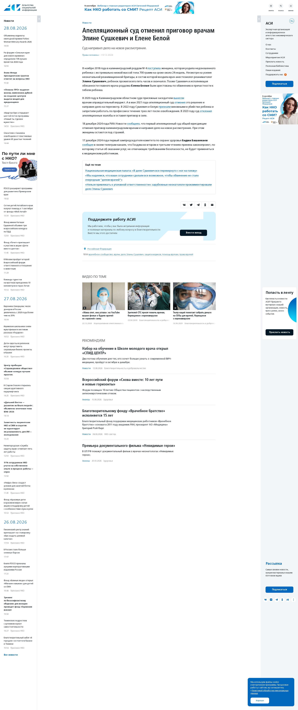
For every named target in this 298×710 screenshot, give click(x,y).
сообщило (133, 123)
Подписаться (279, 83)
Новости (86, 22)
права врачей (186, 254)
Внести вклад (193, 232)
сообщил (87, 144)
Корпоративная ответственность (109, 323)
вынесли (179, 98)
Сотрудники (272, 53)
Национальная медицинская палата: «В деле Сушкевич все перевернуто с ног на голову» (141, 170)
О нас (268, 44)
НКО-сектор (110, 434)
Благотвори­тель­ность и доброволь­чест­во (158, 320)
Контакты (271, 49)
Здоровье (108, 399)
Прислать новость (275, 61)
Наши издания (273, 70)
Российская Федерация (99, 249)
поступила (154, 68)
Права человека (90, 55)
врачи (117, 254)
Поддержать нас (274, 74)
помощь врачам (170, 254)
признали (165, 106)
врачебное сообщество (101, 254)
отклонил (206, 111)
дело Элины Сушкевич (132, 254)
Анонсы (86, 399)
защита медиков (153, 254)
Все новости (11, 654)
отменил (179, 102)
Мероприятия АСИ (275, 57)
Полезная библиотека (277, 66)
